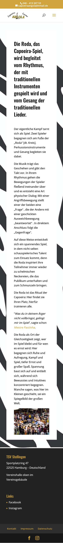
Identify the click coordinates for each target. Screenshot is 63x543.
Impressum (27, 528)
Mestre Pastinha (24, 327)
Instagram (15, 508)
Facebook (15, 502)
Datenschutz (45, 528)
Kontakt (11, 528)
